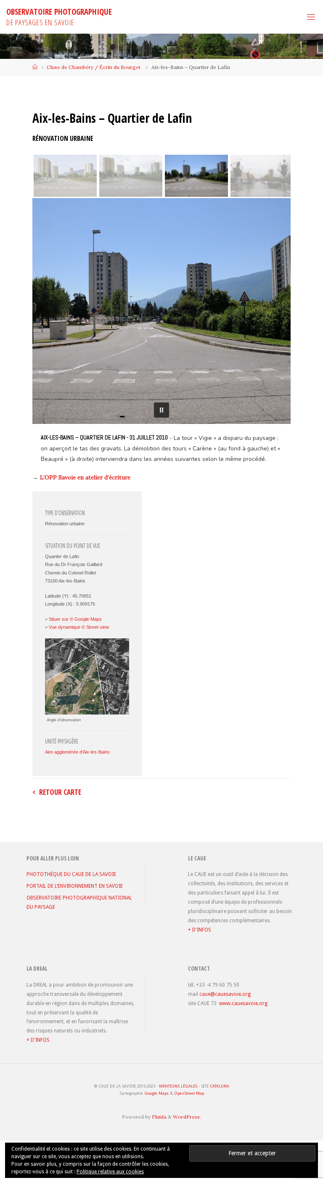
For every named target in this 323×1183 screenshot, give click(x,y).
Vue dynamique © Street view (79, 627)
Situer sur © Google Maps (75, 619)
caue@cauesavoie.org (225, 994)
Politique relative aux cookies (110, 1172)
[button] (161, 410)
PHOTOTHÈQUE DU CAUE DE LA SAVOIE (71, 874)
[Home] (34, 67)
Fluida (159, 1117)
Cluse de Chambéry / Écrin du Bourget (93, 67)
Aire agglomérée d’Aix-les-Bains (77, 751)
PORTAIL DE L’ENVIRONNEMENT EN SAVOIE (74, 886)
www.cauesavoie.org (243, 1003)
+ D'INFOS (199, 930)
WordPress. (187, 1117)
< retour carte (56, 792)
